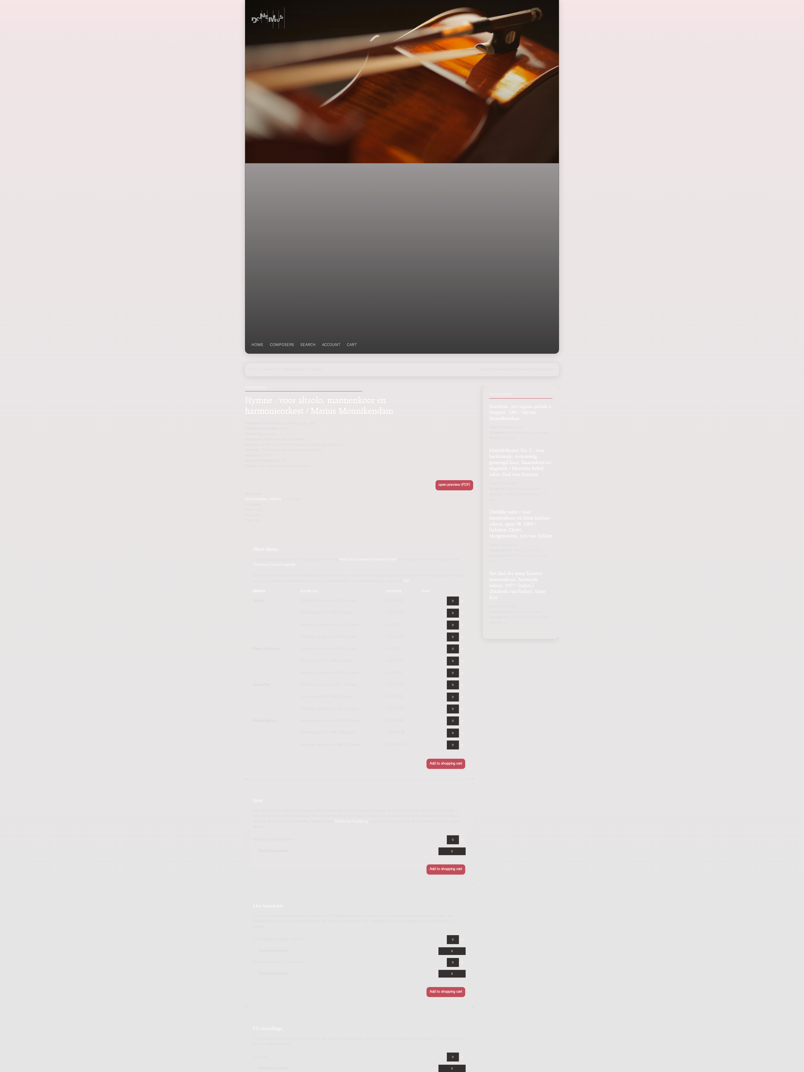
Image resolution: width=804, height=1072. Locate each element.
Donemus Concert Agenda (274, 565)
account (331, 345)
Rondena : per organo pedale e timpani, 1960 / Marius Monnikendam (520, 411)
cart (352, 345)
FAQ (406, 581)
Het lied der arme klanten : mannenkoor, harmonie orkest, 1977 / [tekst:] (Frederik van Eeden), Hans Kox (517, 584)
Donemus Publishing (351, 821)
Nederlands (538, 369)
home (257, 345)
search (308, 345)
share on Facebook (492, 369)
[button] (454, 485)
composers (282, 345)
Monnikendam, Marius (263, 499)
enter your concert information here (368, 560)
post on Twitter (518, 369)
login (551, 369)
